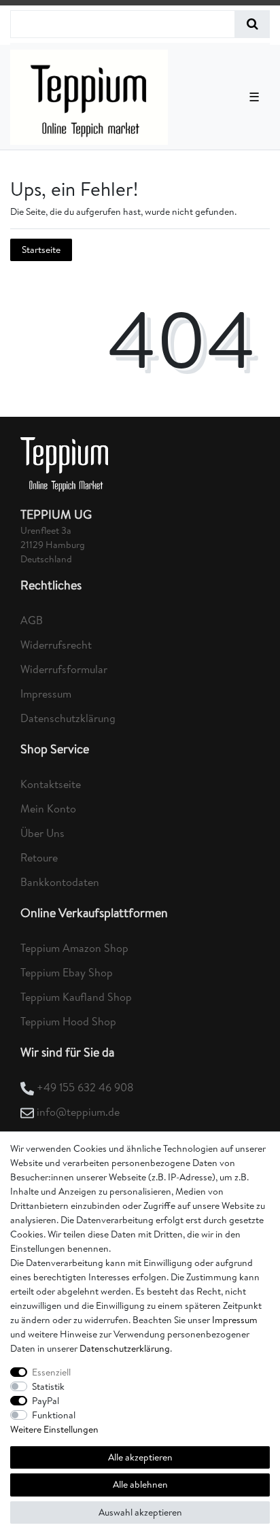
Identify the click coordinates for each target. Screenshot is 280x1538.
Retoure (39, 857)
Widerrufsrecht (56, 644)
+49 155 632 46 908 (85, 1087)
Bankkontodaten (59, 881)
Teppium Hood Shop (68, 1021)
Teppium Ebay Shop (66, 972)
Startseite (41, 249)
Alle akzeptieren (140, 1457)
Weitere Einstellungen (54, 1429)
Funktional (53, 1415)
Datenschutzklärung (68, 718)
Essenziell (51, 1372)
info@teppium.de (78, 1111)
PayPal (45, 1400)
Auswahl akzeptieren (140, 1512)
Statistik (48, 1386)
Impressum (45, 693)
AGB (31, 620)
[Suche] (252, 24)
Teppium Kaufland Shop (76, 996)
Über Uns (42, 832)
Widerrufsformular (63, 669)
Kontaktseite (50, 783)
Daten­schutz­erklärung (125, 1348)
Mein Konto (48, 808)
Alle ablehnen (140, 1484)
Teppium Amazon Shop (74, 947)
